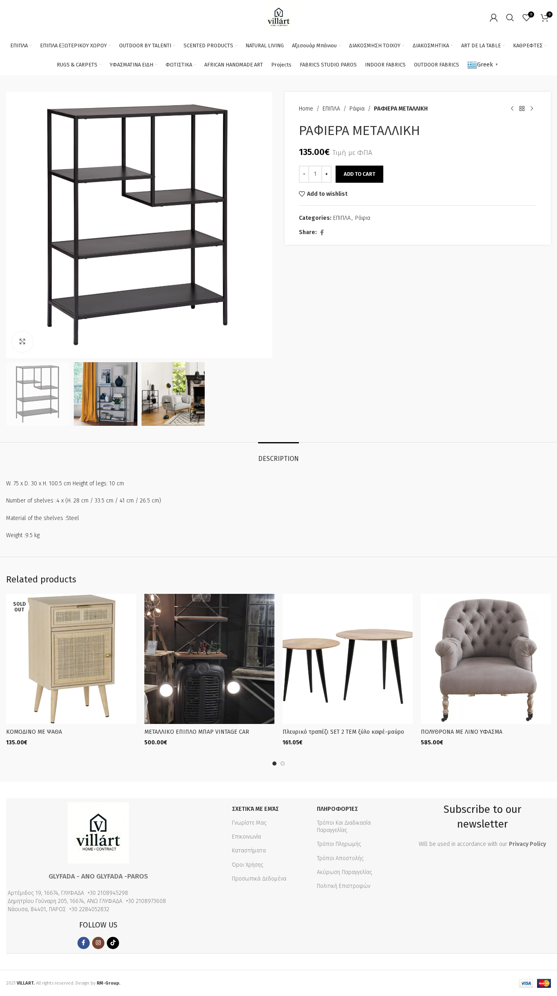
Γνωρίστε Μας (249, 822)
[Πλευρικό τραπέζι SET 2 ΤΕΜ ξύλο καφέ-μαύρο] (348, 659)
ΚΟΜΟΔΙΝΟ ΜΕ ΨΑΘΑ (34, 731)
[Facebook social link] (322, 233)
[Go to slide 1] (274, 763)
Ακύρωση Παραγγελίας (344, 872)
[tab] (278, 454)
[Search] (510, 17)
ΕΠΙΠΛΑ (331, 108)
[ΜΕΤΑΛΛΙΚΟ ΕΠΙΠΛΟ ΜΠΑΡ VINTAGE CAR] (209, 659)
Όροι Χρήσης (247, 864)
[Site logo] (278, 16)
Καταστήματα (249, 850)
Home (306, 108)
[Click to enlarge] (22, 342)
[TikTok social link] (113, 943)
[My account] (494, 17)
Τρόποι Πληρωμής (339, 844)
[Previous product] (512, 109)
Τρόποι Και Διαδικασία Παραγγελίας (344, 826)
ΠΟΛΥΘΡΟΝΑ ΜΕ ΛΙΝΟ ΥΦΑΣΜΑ (461, 731)
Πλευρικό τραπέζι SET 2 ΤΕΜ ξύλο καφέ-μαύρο (343, 731)
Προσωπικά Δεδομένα (259, 878)
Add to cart (359, 174)
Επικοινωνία (246, 836)
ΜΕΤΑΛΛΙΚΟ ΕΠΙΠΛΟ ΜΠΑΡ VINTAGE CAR (196, 731)
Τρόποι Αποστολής (340, 858)
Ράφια (357, 108)
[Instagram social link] (98, 943)
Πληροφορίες (337, 809)
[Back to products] (522, 109)
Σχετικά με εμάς (255, 809)
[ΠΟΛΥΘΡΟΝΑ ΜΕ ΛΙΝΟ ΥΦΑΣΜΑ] (486, 659)
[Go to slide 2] (283, 763)
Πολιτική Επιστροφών (343, 886)
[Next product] (532, 109)
